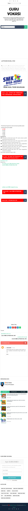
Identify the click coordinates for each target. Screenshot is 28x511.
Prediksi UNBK (22, 68)
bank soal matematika (5, 498)
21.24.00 (13, 347)
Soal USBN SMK (13, 493)
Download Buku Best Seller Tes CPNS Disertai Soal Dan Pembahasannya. (16, 395)
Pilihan (23, 391)
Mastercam (12, 68)
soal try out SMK (4, 493)
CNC (5, 66)
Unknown (8, 347)
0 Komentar (9, 397)
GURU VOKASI (14, 11)
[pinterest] (17, 1)
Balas (7, 354)
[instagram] (13, 1)
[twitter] (10, 1)
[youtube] (16, 509)
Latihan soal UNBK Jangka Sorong (10, 187)
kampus (8, 490)
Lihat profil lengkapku (9, 384)
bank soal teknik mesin (18, 488)
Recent (5, 391)
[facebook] (12, 1)
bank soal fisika (21, 493)
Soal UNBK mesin (7, 495)
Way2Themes (14, 505)
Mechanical (17, 68)
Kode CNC (19, 66)
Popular (14, 391)
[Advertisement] (14, 44)
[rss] (15, 1)
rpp (2, 495)
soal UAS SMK (15, 490)
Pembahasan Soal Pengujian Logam (14, 418)
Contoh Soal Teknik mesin (11, 66)
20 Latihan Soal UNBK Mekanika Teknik (10, 163)
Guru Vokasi (9, 382)
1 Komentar (9, 416)
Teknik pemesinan (18, 69)
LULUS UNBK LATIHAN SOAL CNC (9, 165)
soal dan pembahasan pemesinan (8, 69)
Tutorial (24, 69)
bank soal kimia (16, 495)
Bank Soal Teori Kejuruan (14, 65)
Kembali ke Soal (4, 160)
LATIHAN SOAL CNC (12, 200)
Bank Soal (3, 490)
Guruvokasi (14, 480)
